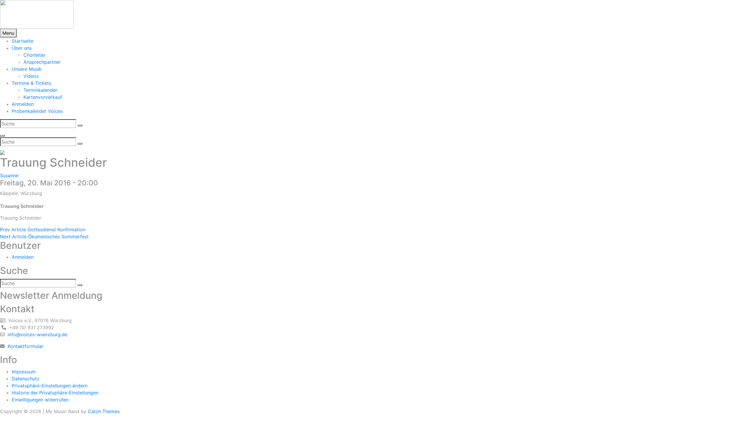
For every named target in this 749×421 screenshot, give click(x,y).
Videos (31, 76)
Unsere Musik (27, 69)
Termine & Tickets (31, 83)
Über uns (22, 48)
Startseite (22, 41)
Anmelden (23, 104)
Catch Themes (104, 411)
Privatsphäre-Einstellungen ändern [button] (49, 386)
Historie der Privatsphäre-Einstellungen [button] (55, 393)
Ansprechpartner (42, 62)
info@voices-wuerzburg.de (36, 334)
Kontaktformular (24, 346)
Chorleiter (34, 55)
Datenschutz (25, 379)
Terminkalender (40, 90)
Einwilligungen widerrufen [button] (40, 400)
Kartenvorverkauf (42, 97)
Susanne (9, 175)
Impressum (24, 372)
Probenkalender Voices (37, 111)
